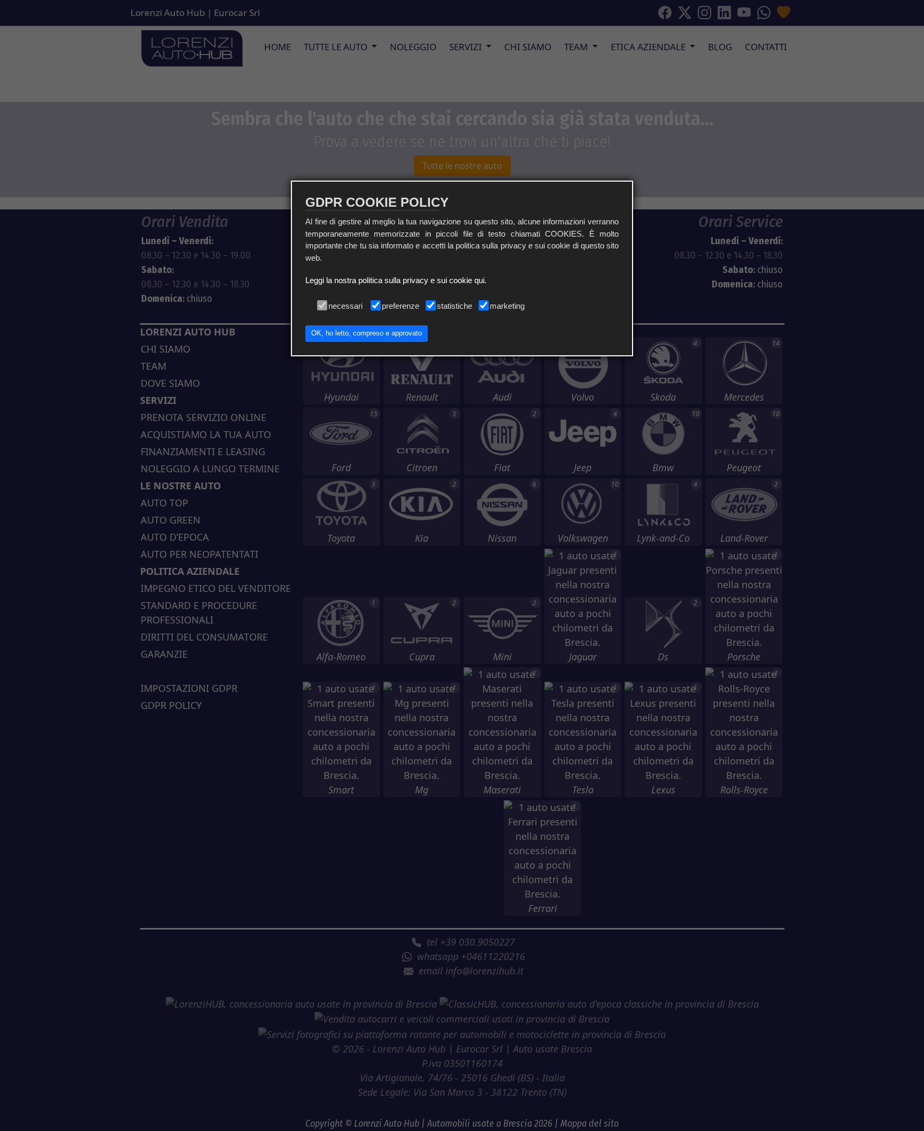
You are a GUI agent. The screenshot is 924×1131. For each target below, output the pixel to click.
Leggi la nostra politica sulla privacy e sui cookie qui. (396, 280)
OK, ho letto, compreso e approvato (366, 333)
